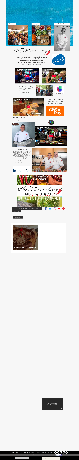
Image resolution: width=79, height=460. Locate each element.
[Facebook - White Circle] (55, 452)
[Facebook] (46, 208)
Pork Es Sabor (26, 64)
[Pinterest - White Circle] (66, 452)
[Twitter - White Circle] (58, 452)
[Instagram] (55, 208)
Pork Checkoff (36, 64)
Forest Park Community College (21, 160)
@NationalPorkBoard (27, 60)
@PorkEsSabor (38, 60)
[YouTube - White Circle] (64, 452)
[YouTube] (59, 208)
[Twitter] (50, 208)
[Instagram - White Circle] (61, 452)
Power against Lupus (33, 119)
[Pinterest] (63, 208)
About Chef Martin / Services (62, 24)
